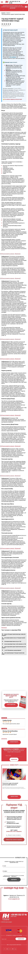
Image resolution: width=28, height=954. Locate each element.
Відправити (14, 879)
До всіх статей (14, 796)
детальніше (12, 8)
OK (26, 7)
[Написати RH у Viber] (11, 2)
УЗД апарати (12, 57)
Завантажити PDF (11, 704)
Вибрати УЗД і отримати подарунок (14, 839)
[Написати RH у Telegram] (9, 2)
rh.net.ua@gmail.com (14, 899)
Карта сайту (14, 916)
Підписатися (14, 759)
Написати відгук (14, 741)
